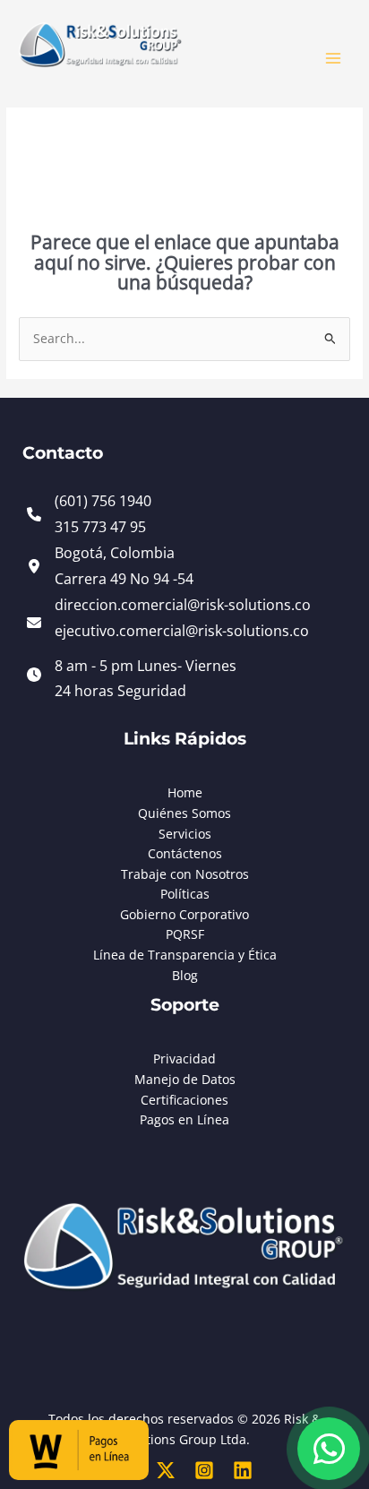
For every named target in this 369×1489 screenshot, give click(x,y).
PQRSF (185, 933)
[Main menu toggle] (333, 58)
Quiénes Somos (184, 813)
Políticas (185, 893)
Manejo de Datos (185, 1079)
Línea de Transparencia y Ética (185, 954)
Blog (185, 975)
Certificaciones (184, 1099)
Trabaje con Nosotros (185, 873)
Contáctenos (185, 853)
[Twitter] (166, 1470)
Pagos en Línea (184, 1119)
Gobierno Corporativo (184, 914)
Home (184, 792)
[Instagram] (204, 1470)
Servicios (185, 833)
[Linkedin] (243, 1470)
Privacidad (184, 1058)
